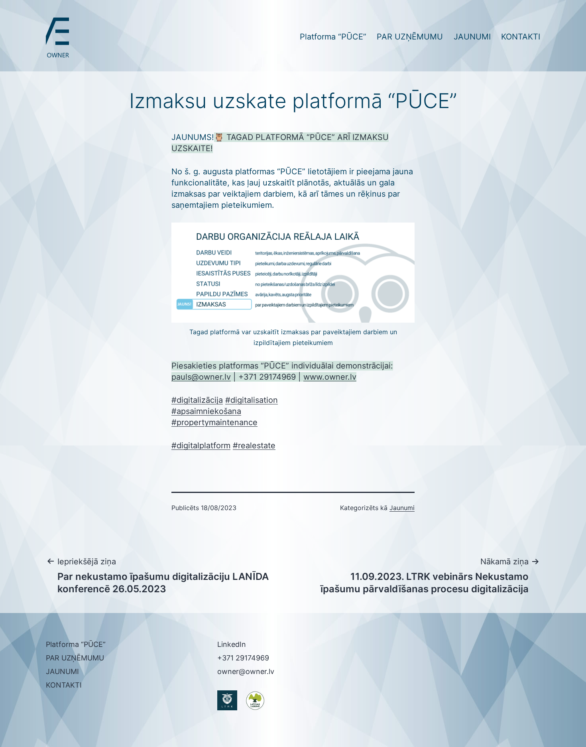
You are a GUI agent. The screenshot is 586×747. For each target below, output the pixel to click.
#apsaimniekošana (206, 411)
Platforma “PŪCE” (333, 36)
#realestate (254, 445)
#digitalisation (251, 400)
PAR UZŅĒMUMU (410, 36)
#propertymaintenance (214, 422)
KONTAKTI (520, 36)
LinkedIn (231, 644)
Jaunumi (402, 508)
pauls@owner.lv (201, 377)
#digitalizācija (197, 400)
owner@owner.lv (245, 671)
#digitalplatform (200, 445)
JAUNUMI (472, 36)
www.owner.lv (329, 377)
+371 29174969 (243, 658)
